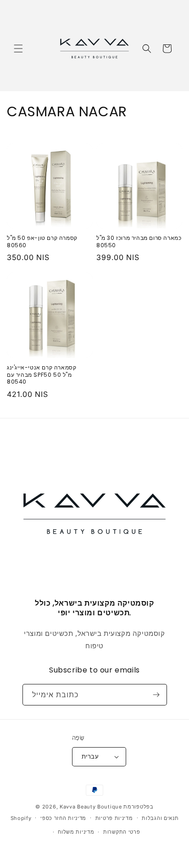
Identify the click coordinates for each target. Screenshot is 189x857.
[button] (18, 48)
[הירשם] (156, 694)
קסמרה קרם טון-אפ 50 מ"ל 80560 (42, 241)
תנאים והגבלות (160, 818)
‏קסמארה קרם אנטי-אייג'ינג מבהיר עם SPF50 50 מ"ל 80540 (41, 374)
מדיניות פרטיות (114, 818)
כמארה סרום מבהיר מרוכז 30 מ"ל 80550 (138, 241)
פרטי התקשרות (121, 832)
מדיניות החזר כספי (63, 818)
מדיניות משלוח (76, 832)
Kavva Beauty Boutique (91, 806)
